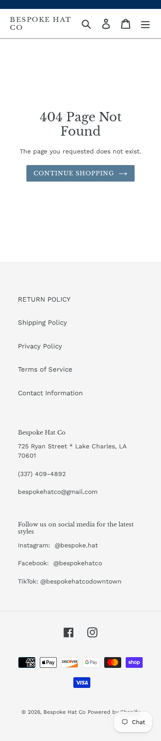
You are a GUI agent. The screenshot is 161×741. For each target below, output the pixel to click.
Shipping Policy (42, 323)
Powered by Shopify (114, 712)
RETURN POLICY (44, 299)
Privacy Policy (40, 346)
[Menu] (145, 23)
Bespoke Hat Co (41, 24)
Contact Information (50, 393)
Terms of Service (45, 369)
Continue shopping (74, 173)
